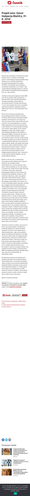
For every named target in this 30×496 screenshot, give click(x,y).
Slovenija (12, 6)
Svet (17, 6)
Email (9, 439)
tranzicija (9, 306)
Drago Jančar (6, 304)
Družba (21, 6)
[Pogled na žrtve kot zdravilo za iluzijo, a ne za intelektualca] (7, 466)
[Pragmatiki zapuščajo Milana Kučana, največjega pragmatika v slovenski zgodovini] (7, 475)
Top (3, 6)
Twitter (6, 439)
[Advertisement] (15, 372)
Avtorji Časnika (6, 301)
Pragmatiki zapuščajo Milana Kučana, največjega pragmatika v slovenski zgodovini (20, 471)
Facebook (3, 439)
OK (15, 493)
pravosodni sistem (14, 304)
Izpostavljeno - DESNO (16, 301)
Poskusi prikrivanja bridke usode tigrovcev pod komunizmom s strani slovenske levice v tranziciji (20, 451)
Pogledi (7, 6)
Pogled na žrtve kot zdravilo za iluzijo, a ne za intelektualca (20, 461)
